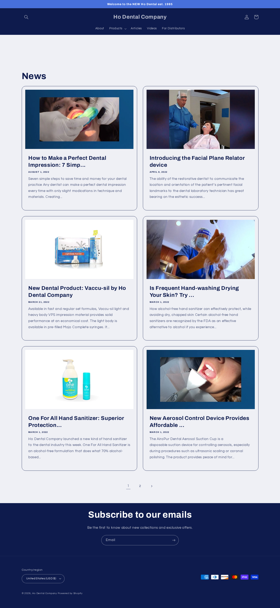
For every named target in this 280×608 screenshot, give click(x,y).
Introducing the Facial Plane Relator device (197, 161)
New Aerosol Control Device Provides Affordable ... (199, 421)
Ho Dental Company (44, 593)
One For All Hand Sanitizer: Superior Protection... (76, 421)
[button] (26, 17)
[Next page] (151, 486)
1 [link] (128, 486)
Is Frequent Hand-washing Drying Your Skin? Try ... (194, 291)
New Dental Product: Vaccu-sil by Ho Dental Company (77, 291)
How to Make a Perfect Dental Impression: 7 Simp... (67, 161)
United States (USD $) (41, 578)
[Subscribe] (174, 540)
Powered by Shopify (70, 593)
